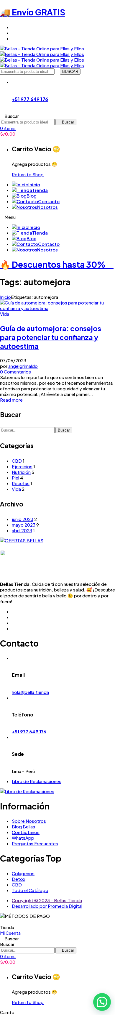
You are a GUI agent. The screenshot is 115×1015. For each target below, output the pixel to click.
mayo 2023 (23, 524)
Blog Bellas (23, 826)
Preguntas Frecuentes (35, 843)
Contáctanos (26, 832)
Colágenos (23, 873)
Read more (11, 400)
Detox (18, 879)
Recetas (20, 483)
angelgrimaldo (23, 366)
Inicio (34, 184)
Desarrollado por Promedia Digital (47, 906)
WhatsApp (23, 838)
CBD (17, 461)
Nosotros (47, 207)
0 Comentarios (15, 371)
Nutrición (21, 472)
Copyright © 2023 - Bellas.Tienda (47, 900)
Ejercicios (22, 466)
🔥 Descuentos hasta (53, 264)
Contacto (49, 201)
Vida (4, 314)
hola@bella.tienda (30, 692)
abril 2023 (22, 530)
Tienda (40, 190)
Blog (32, 195)
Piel (15, 477)
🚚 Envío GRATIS (32, 12)
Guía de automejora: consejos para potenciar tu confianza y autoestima (50, 337)
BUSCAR (70, 71)
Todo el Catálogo (30, 890)
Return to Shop (28, 174)
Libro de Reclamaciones (36, 781)
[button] (102, 1002)
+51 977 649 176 (30, 99)
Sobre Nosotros (29, 821)
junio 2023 (22, 519)
